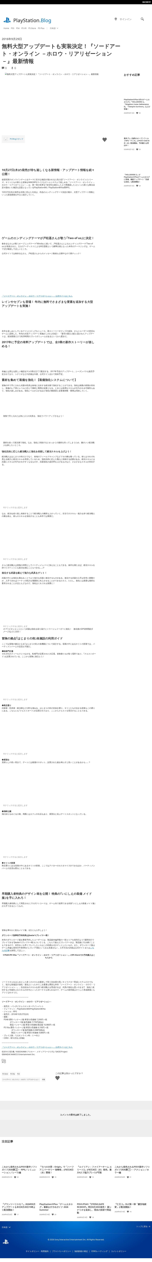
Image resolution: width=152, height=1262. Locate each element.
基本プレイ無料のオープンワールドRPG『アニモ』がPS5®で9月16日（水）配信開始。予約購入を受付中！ (136, 141)
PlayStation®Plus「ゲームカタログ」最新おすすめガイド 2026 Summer (56, 1207)
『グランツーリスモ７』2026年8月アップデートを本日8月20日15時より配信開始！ (19, 1207)
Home (6, 28)
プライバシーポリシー (61, 1251)
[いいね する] (137, 113)
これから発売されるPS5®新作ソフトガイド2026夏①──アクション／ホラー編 (132, 1169)
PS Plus (41, 28)
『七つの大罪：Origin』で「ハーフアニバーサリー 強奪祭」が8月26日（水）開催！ (56, 1169)
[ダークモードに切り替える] (115, 19)
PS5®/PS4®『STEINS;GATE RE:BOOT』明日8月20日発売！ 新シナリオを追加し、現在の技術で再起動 (94, 1208)
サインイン (126, 19)
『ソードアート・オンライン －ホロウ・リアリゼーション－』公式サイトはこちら (37, 296)
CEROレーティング (99, 1251)
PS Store (32, 28)
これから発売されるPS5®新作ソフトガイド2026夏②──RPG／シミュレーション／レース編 (19, 1169)
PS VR (23, 28)
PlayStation (32, 20)
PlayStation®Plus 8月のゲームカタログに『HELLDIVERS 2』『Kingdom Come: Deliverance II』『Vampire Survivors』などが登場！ (137, 104)
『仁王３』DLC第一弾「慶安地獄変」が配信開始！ (130, 1205)
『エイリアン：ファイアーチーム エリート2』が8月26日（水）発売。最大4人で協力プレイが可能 (94, 1169)
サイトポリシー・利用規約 (37, 1251)
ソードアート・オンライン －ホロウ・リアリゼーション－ (21, 1079)
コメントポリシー (118, 1251)
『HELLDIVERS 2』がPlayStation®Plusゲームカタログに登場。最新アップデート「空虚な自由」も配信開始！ (137, 178)
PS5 (12, 28)
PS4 (17, 28)
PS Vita (12, 1074)
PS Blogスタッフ (16, 139)
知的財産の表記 (81, 1251)
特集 (43, 1079)
